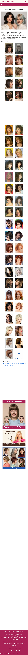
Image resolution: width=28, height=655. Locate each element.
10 (18, 363)
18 (7, 366)
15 (1, 366)
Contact (8, 651)
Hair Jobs (14, 645)
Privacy (13, 651)
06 (10, 363)
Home (6, 631)
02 (3, 363)
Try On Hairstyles (23, 637)
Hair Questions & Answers (16, 631)
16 (3, 366)
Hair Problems (12, 642)
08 (14, 363)
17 (5, 366)
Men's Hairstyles (5, 637)
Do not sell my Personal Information (9, 653)
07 (12, 363)
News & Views (10, 648)
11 (20, 363)
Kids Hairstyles (14, 637)
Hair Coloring (16, 643)
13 (23, 363)
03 (5, 363)
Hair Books (18, 648)
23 (16, 366)
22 (14, 366)
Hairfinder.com (7, 2)
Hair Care (5, 642)
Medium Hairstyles (9, 636)
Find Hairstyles (14, 639)
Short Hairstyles (18, 634)
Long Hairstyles (19, 636)
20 (10, 366)
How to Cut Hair (21, 642)
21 (12, 366)
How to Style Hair (7, 643)
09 (16, 363)
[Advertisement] (14, 112)
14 (25, 363)
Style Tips (22, 643)
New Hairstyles (9, 634)
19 (9, 366)
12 (22, 363)
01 (1, 363)
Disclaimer (19, 651)
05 (9, 363)
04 (7, 363)
